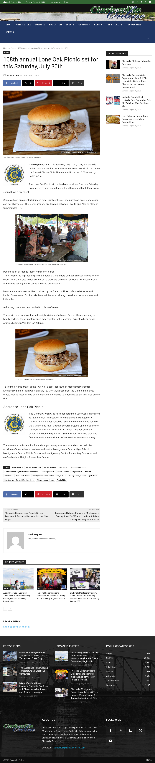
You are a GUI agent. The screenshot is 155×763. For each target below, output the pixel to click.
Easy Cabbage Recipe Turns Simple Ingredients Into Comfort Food (135, 119)
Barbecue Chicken (33, 467)
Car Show (63, 467)
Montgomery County (45, 480)
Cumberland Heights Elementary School (21, 471)
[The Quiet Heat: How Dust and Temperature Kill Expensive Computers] (10, 671)
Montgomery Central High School (83, 476)
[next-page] (10, 609)
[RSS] (141, 2)
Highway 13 (77, 471)
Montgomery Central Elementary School (49, 476)
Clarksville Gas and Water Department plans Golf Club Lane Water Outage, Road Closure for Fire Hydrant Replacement (135, 81)
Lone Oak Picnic (23, 476)
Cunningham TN (47, 471)
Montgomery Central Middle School (19, 480)
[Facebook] (129, 2)
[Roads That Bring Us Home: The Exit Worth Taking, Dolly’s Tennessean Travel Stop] (10, 656)
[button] (148, 39)
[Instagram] (133, 2)
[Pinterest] (137, 2)
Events (13, 48)
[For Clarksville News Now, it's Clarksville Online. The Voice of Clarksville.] (19, 728)
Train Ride (61, 480)
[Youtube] (150, 2)
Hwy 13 (88, 471)
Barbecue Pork (50, 467)
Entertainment (63, 471)
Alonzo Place (17, 467)
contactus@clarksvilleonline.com (69, 747)
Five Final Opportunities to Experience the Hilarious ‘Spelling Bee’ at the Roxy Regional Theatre (51, 596)
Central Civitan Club (78, 467)
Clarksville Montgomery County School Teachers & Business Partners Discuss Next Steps (27, 516)
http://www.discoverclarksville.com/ (42, 539)
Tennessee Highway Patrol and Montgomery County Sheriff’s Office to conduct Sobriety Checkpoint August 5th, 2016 (77, 516)
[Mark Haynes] (5, 75)
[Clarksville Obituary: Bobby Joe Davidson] (113, 64)
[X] (145, 2)
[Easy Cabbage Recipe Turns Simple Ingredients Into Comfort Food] (113, 119)
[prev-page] (5, 609)
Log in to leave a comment (16, 626)
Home (6, 48)
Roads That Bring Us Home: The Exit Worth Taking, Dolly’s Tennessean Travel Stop (33, 655)
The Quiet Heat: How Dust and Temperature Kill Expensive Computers (33, 671)
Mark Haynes (15, 75)
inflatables (9, 476)
